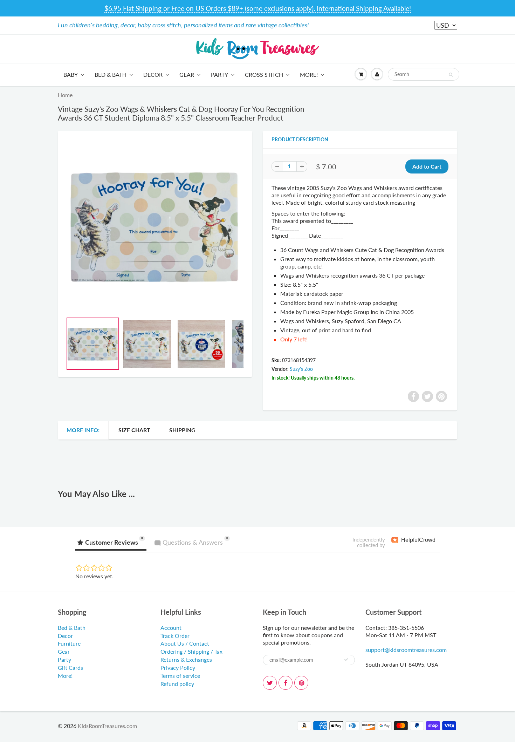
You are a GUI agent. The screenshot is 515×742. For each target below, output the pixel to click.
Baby (70, 74)
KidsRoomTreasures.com (107, 725)
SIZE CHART (134, 430)
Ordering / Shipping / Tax (191, 651)
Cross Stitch (264, 74)
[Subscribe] (346, 659)
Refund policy (177, 683)
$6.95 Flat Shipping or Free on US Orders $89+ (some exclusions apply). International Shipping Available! (257, 8)
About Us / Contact (184, 643)
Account (170, 627)
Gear (186, 74)
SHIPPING (182, 430)
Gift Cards (70, 667)
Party (219, 74)
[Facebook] (286, 683)
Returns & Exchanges (186, 659)
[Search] (450, 74)
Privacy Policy (177, 667)
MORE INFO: (83, 430)
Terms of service (180, 675)
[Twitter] (270, 683)
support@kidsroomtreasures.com (406, 649)
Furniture (69, 643)
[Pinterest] (301, 683)
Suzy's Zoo (301, 369)
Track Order (175, 635)
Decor (153, 74)
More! (309, 74)
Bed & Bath (110, 74)
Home (65, 94)
